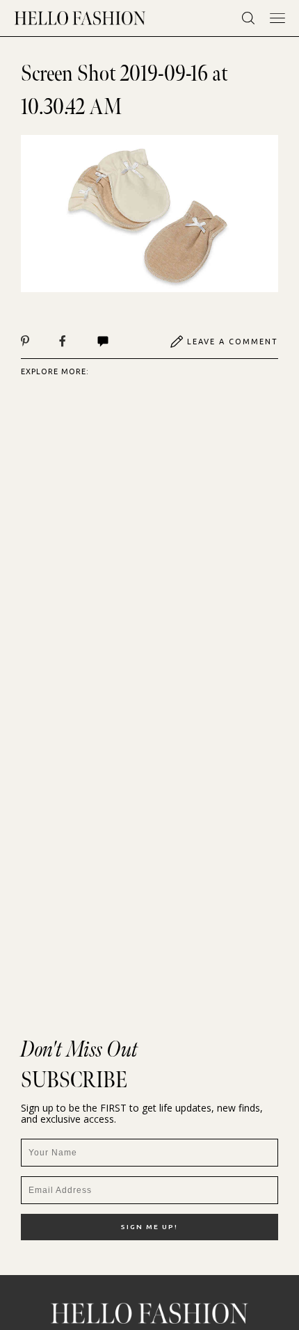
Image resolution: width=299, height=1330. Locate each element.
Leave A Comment (232, 341)
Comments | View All (118, 341)
